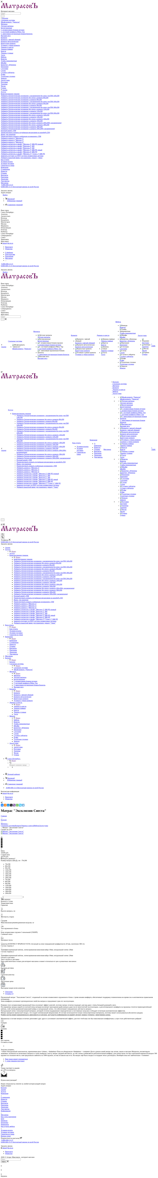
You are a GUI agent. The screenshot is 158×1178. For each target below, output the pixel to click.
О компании (5, 1097)
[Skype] (20, 805)
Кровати (17, 693)
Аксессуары (18, 747)
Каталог (12, 662)
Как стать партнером (8, 1117)
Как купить (13, 629)
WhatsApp (8, 249)
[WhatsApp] (17, 805)
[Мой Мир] (8, 805)
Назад (14, 551)
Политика (4, 1122)
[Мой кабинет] (2, 522)
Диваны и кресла (20, 706)
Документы (5, 1109)
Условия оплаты (7, 1130)
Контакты (4, 1103)
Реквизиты (5, 1124)
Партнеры (4, 1105)
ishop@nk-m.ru (7, 243)
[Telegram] (23, 805)
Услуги (12, 553)
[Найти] (2, 16)
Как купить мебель (8, 1126)
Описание (9, 992)
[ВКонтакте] (2, 805)
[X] (11, 805)
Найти (4, 1162)
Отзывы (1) (9, 994)
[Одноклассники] (5, 805)
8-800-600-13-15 (7, 185)
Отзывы (4, 1101)
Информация (5, 1111)
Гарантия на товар (7, 1134)
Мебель (16, 720)
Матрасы (17, 675)
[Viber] (14, 805)
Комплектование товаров (23, 559)
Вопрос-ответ (6, 1136)
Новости (4, 1099)
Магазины (4, 1115)
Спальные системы (21, 668)
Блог (2, 1119)
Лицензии (4, 1107)
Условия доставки (7, 1132)
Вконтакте (9, 247)
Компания (13, 640)
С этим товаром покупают (15, 1061)
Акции (3, 1090)
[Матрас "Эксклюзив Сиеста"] (12, 831)
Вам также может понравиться (16, 1059)
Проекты (4, 1121)
